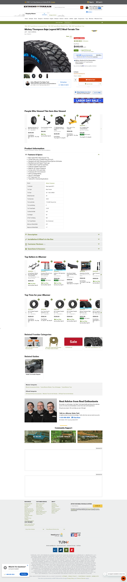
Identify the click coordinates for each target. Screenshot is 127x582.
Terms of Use (39, 514)
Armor (35, 18)
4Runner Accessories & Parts (32, 387)
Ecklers (79, 545)
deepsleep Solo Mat (85, 274)
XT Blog (26, 516)
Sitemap (64, 576)
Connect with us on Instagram (79, 535)
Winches (91, 18)
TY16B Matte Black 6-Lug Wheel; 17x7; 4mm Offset (59, 129)
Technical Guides (28, 515)
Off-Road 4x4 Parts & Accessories (34, 393)
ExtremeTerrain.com (38, 7)
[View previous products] (26, 128)
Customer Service (40, 509)
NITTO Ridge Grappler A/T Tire (33, 313)
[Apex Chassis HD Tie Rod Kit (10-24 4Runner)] (99, 266)
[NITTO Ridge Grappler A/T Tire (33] (34, 304)
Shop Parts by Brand (29, 510)
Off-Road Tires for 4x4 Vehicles (66, 393)
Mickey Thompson (50, 183)
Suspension (81, 18)
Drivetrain (46, 18)
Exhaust (56, 18)
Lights (75, 18)
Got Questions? (39, 507)
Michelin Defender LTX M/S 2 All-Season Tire (33, 129)
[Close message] (102, 22)
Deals (26, 18)
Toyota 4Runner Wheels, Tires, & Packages (50, 387)
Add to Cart (91, 79)
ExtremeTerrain (71, 545)
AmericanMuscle (51, 545)
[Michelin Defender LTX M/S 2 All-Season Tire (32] (34, 120)
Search (81, 7)
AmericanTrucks (61, 545)
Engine (51, 18)
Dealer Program (55, 510)
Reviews (53, 513)
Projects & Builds (28, 503)
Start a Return (39, 505)
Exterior (62, 18)
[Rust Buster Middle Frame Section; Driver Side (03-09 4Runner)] (73, 266)
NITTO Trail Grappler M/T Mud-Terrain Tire (98, 313)
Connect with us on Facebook (72, 535)
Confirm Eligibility (79, 63)
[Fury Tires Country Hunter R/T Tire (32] (47, 304)
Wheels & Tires (98, 18)
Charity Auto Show (56, 509)
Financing (27, 514)
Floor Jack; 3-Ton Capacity (71, 128)
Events (26, 507)
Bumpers (40, 18)
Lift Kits (71, 18)
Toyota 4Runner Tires (67, 387)
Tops (86, 18)
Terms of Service (81, 578)
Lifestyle (31, 18)
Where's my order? (40, 503)
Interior (66, 18)
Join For (97, 92)
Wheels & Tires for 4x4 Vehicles (50, 393)
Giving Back (54, 505)
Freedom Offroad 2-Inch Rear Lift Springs (46, 275)
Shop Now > (68, 22)
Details (53, 2)
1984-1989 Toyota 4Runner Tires (76, 26)
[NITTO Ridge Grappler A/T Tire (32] (60, 304)
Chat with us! (39, 510)
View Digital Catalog (29, 520)
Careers (53, 507)
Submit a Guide (55, 506)
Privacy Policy (90, 508)
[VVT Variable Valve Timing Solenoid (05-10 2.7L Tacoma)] (86, 120)
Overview (54, 503)
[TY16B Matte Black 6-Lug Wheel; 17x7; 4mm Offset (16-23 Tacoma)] (60, 120)
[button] (89, 12)
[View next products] (101, 128)
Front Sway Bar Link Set (46, 128)
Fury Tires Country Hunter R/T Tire (45, 313)
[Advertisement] (63, 460)
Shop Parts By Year (29, 509)
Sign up (97, 505)
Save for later (89, 84)
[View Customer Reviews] (78, 41)
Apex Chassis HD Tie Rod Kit (99, 275)
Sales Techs (54, 511)
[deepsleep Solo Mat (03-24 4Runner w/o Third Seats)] (86, 266)
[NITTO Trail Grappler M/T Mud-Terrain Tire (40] (99, 304)
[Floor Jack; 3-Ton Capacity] (73, 120)
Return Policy (39, 506)
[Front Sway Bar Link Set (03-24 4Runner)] (47, 120)
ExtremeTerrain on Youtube (75, 535)
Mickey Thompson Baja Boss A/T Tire (85, 313)
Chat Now (24, 574)
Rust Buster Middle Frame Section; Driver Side (72, 275)
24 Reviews (85, 41)
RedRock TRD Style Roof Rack (59, 275)
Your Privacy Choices (84, 576)
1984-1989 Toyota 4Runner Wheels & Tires (58, 26)
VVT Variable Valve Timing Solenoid (84, 129)
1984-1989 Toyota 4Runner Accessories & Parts (36, 26)
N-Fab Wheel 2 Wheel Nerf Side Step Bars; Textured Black (33, 276)
